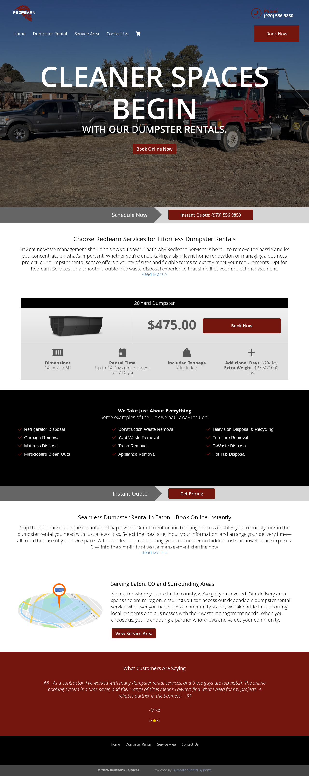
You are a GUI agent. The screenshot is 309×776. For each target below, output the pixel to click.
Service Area (86, 33)
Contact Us (117, 33)
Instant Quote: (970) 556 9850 (210, 215)
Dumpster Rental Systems (192, 770)
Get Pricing (191, 493)
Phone (271, 11)
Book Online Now (154, 149)
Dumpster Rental (50, 33)
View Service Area (133, 633)
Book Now (276, 33)
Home (19, 33)
